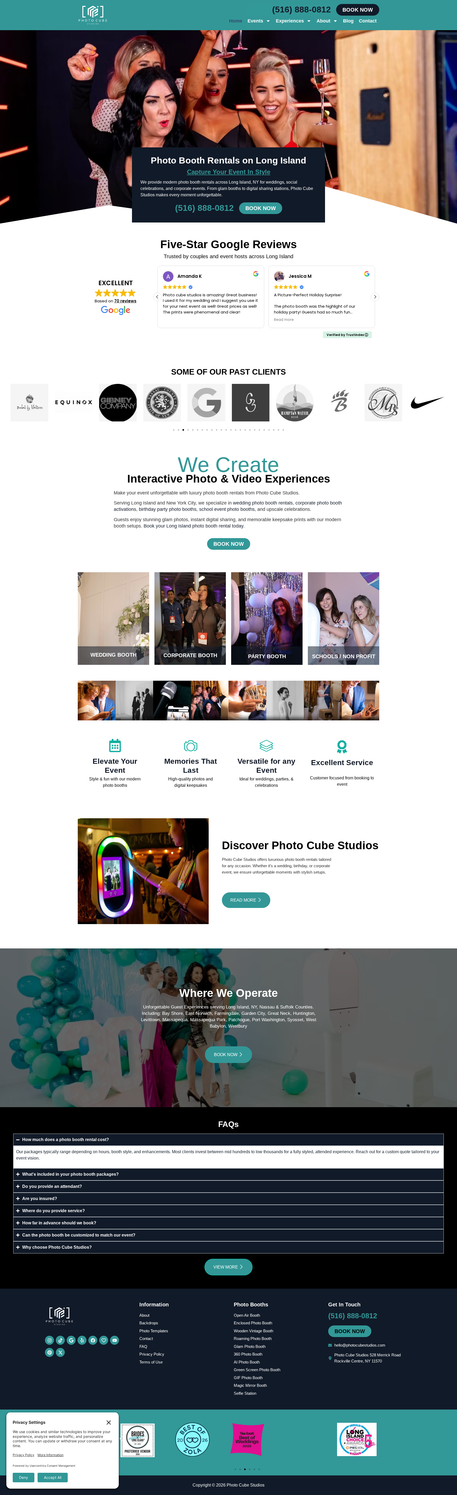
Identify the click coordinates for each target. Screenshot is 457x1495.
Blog (348, 21)
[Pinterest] (49, 1352)
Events (255, 21)
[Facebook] (92, 1340)
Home (235, 21)
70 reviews (125, 301)
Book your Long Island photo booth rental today (193, 526)
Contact (368, 21)
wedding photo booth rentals (263, 503)
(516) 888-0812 (301, 9)
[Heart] (103, 1340)
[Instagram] (49, 1340)
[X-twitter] (60, 1352)
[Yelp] (81, 1340)
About (323, 21)
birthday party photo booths (167, 509)
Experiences (290, 21)
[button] (375, 297)
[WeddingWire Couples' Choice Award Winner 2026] (247, 1455)
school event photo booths (227, 509)
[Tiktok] (60, 1340)
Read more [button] (284, 319)
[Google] (71, 1340)
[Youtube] (114, 1340)
